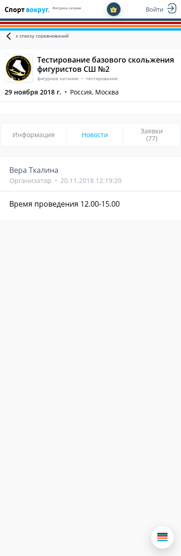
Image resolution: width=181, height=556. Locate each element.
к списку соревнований (42, 35)
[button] (162, 537)
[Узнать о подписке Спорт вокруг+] (114, 9)
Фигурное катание (66, 8)
